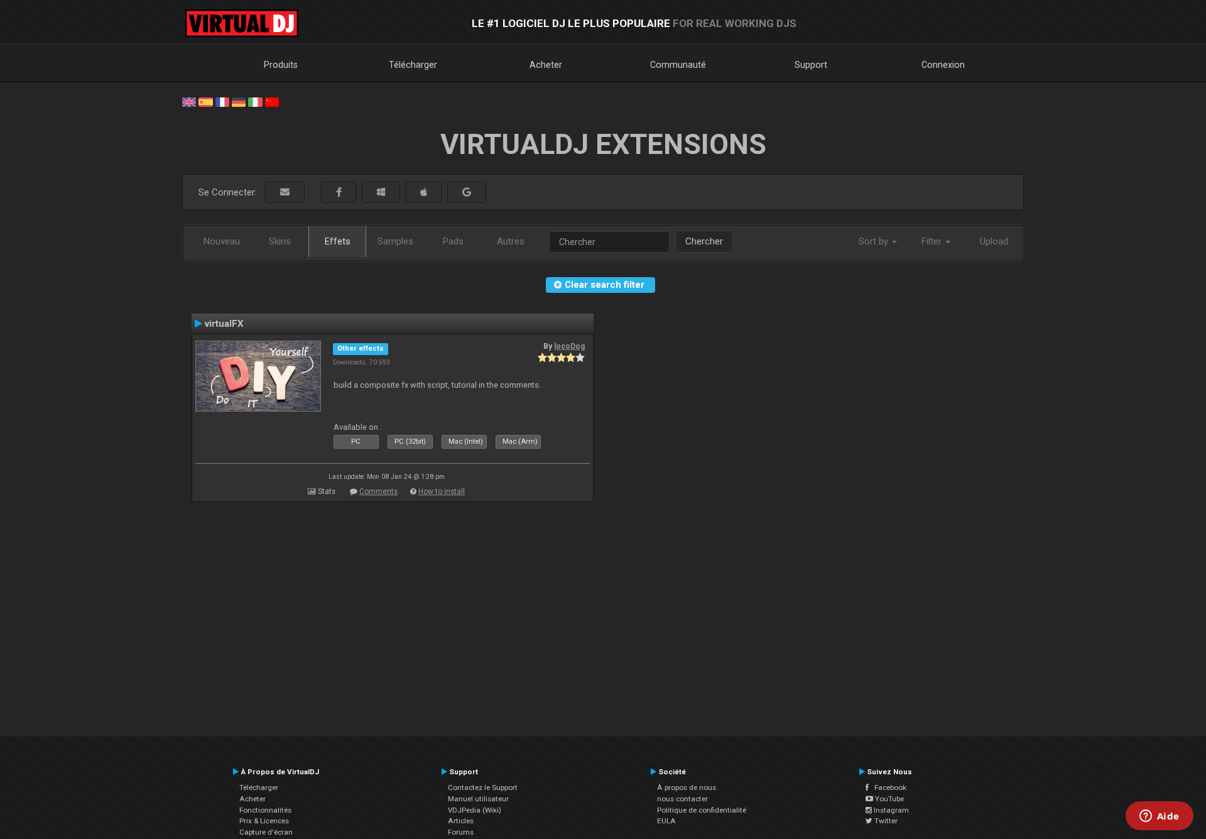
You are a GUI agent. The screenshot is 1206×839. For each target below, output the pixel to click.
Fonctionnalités (265, 810)
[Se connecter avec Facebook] (339, 193)
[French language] (222, 101)
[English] (189, 101)
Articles (461, 820)
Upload (994, 241)
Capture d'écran (266, 832)
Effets (337, 241)
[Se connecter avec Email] (285, 193)
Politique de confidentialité (701, 810)
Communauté (678, 65)
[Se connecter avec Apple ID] (423, 193)
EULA (666, 820)
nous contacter (682, 798)
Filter (932, 241)
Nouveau (222, 241)
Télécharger (413, 65)
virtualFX (224, 323)
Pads (453, 241)
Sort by (875, 241)
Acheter (546, 65)
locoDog (569, 346)
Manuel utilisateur (478, 798)
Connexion (943, 65)
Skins (280, 241)
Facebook (887, 787)
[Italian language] (255, 101)
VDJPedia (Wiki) (474, 810)
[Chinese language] (272, 101)
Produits (281, 65)
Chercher (704, 241)
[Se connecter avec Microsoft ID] (381, 193)
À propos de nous (686, 787)
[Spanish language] (205, 101)
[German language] (239, 101)
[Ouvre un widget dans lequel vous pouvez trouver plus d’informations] (1159, 817)
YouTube (888, 798)
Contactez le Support (483, 787)
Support (811, 65)
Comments (378, 491)
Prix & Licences (264, 820)
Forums (461, 832)
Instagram (890, 810)
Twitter (885, 820)
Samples (395, 241)
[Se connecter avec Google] (466, 193)
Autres (510, 241)
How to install (441, 491)
